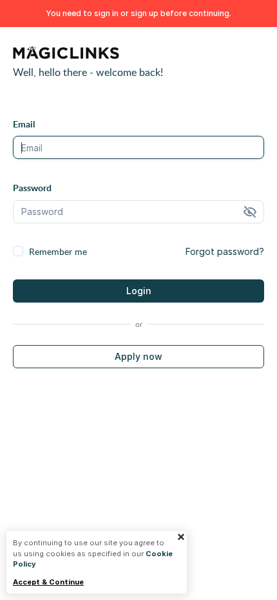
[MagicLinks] (66, 54)
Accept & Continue (48, 582)
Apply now (138, 356)
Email (24, 124)
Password (32, 188)
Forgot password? (225, 251)
